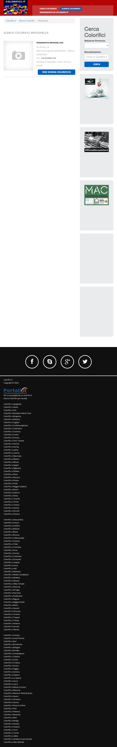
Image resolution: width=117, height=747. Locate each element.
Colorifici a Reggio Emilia (14, 602)
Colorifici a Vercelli (11, 511)
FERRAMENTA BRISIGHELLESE (49, 42)
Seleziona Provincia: (95, 40)
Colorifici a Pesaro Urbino (14, 705)
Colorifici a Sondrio (12, 726)
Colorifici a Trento (11, 733)
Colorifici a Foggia (11, 668)
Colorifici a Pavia (11, 474)
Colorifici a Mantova (12, 571)
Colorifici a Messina (12, 690)
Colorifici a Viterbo (11, 629)
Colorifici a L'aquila (12, 562)
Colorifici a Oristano (12, 699)
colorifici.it (8, 379)
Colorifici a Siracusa (12, 611)
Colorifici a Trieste (11, 620)
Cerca (96, 64)
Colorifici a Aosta (11, 407)
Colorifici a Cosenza (12, 431)
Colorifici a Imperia (12, 675)
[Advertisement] (100, 253)
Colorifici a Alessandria (13, 519)
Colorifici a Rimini (11, 489)
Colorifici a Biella (11, 532)
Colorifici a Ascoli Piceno (14, 638)
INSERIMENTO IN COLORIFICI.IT (54, 12)
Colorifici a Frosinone (12, 556)
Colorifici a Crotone (12, 662)
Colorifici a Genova (12, 672)
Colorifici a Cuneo (11, 434)
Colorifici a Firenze (11, 553)
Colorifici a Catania (12, 656)
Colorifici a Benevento (13, 644)
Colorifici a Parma (11, 702)
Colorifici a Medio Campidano (16, 574)
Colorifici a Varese (11, 508)
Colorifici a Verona (11, 626)
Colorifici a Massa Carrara (15, 687)
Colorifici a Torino (11, 501)
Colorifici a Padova (11, 471)
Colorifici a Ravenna (12, 714)
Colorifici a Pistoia (11, 480)
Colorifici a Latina (11, 450)
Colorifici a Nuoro (11, 696)
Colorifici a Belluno (12, 528)
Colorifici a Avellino (12, 525)
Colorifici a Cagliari (12, 422)
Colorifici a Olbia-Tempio (14, 583)
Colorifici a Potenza (12, 711)
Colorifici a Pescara (12, 477)
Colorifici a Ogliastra (12, 468)
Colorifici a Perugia (12, 590)
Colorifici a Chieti (11, 544)
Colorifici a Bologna (12, 647)
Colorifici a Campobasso (14, 653)
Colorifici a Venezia (12, 623)
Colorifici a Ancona (12, 635)
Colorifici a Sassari (11, 608)
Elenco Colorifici (27, 20)
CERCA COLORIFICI (48, 8)
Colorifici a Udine (11, 736)
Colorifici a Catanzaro (13, 428)
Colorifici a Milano (11, 462)
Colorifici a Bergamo (12, 416)
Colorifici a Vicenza (12, 514)
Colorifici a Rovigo (11, 720)
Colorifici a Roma (11, 605)
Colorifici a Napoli (11, 465)
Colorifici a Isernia (11, 446)
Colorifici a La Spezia (12, 678)
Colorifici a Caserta (12, 541)
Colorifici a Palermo (12, 586)
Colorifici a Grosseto (12, 559)
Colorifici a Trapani (12, 617)
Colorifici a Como (11, 659)
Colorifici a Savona (11, 723)
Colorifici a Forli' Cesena (14, 440)
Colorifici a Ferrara (12, 437)
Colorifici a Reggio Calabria (15, 486)
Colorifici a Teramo (12, 614)
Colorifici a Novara (11, 580)
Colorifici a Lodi (10, 568)
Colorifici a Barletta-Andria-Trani (17, 413)
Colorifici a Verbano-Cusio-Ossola (18, 739)
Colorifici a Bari (10, 641)
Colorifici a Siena (11, 495)
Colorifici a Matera (11, 459)
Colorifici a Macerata (12, 456)
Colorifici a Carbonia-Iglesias (16, 425)
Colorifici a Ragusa (11, 599)
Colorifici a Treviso (11, 504)
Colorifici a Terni (11, 730)
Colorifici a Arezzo (11, 522)
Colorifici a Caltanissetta (14, 538)
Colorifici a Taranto (12, 498)
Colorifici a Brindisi (12, 650)
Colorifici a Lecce (11, 565)
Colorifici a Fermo (11, 665)
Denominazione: (92, 51)
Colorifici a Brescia (12, 535)
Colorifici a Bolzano (12, 419)
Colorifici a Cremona (12, 547)
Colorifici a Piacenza (12, 593)
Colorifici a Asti (10, 410)
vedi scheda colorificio (56, 72)
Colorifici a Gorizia (11, 443)
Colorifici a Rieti (10, 717)
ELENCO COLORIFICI (71, 8)
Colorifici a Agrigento (12, 404)
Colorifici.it (11, 20)
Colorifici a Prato (11, 483)
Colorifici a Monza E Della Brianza (18, 693)
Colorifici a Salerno (12, 492)
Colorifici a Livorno (11, 453)
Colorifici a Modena (12, 577)
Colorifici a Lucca (11, 684)
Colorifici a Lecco (11, 681)
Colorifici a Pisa (10, 708)
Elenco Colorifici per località (15, 398)
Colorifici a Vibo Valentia (14, 742)
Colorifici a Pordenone (13, 596)
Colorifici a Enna (10, 550)
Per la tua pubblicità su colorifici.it (18, 395)
